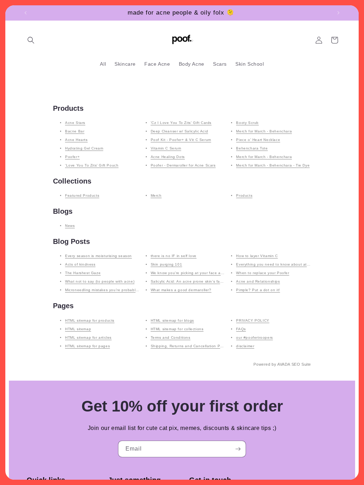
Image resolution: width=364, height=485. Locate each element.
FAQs (241, 329)
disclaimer (245, 346)
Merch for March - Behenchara (264, 131)
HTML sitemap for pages (87, 346)
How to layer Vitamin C (257, 256)
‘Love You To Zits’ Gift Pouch (91, 165)
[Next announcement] (338, 13)
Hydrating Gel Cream (84, 148)
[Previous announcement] (25, 13)
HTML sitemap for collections (177, 329)
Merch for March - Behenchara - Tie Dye (273, 165)
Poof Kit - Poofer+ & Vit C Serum (181, 140)
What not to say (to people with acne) (99, 281)
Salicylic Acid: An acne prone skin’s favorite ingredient (200, 281)
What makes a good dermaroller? (181, 290)
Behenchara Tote (252, 148)
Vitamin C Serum (166, 148)
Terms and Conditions (171, 337)
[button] (31, 40)
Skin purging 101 (166, 264)
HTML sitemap (78, 329)
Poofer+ (72, 157)
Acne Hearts (76, 140)
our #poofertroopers (254, 337)
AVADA (283, 364)
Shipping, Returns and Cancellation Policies (191, 346)
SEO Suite (301, 364)
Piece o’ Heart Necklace (258, 140)
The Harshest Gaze (83, 273)
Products (244, 195)
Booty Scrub (247, 123)
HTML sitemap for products (89, 320)
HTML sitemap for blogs (172, 320)
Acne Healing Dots (168, 157)
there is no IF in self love (174, 256)
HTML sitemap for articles (88, 337)
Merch (156, 195)
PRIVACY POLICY (252, 320)
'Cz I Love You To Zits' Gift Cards (181, 123)
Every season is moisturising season (98, 256)
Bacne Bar (74, 131)
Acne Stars (75, 123)
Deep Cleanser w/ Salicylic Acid (179, 131)
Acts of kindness (80, 264)
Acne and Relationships (258, 281)
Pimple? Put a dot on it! (258, 290)
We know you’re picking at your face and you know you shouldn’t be (213, 273)
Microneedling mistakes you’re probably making (108, 290)
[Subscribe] (238, 449)
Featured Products (82, 195)
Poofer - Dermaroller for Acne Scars (183, 165)
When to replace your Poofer (262, 273)
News (70, 226)
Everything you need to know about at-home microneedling (290, 264)
